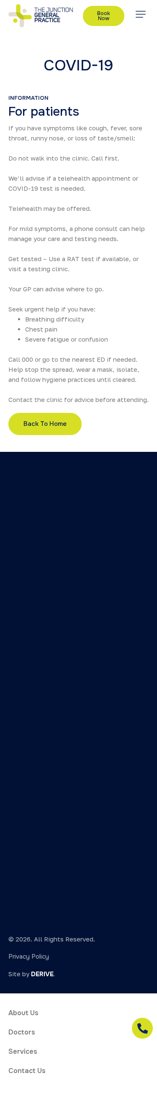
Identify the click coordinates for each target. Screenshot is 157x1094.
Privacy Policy (28, 956)
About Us (23, 1012)
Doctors (21, 1032)
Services (22, 1051)
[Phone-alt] (142, 1028)
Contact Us (27, 1070)
